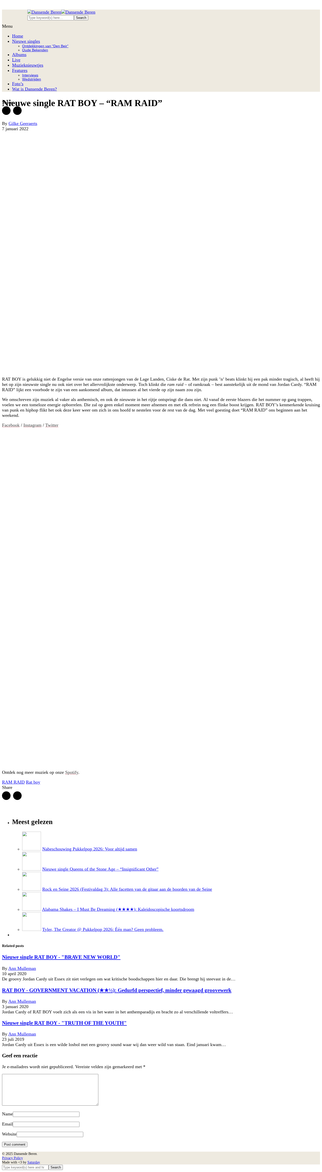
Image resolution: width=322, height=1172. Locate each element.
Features (19, 70)
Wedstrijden (31, 79)
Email (7, 1123)
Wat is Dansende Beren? (34, 89)
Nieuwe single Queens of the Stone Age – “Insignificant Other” (100, 869)
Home (17, 35)
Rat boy (33, 782)
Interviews (30, 75)
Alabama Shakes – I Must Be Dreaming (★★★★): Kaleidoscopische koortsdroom (118, 909)
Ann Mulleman (22, 968)
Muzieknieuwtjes (27, 65)
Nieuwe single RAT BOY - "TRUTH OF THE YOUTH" (64, 1023)
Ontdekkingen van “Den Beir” (45, 46)
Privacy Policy (12, 1158)
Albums (19, 54)
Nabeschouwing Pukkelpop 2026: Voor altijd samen (89, 848)
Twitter (51, 425)
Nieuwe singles (26, 41)
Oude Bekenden (35, 50)
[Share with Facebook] (6, 110)
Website (9, 1134)
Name (7, 1113)
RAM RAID (13, 782)
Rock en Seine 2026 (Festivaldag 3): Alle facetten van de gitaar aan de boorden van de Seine (127, 889)
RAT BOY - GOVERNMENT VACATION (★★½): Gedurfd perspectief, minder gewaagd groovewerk (116, 990)
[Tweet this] (17, 110)
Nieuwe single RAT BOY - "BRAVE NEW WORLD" (61, 957)
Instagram (32, 425)
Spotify (71, 772)
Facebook (11, 425)
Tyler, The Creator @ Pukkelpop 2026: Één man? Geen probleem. (103, 929)
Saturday (33, 1162)
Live (16, 59)
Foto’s (17, 83)
